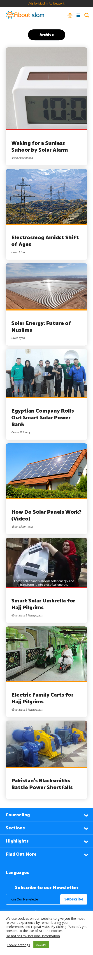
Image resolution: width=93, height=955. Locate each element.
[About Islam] (25, 15)
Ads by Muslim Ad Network (46, 3)
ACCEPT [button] (41, 945)
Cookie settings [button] (18, 945)
